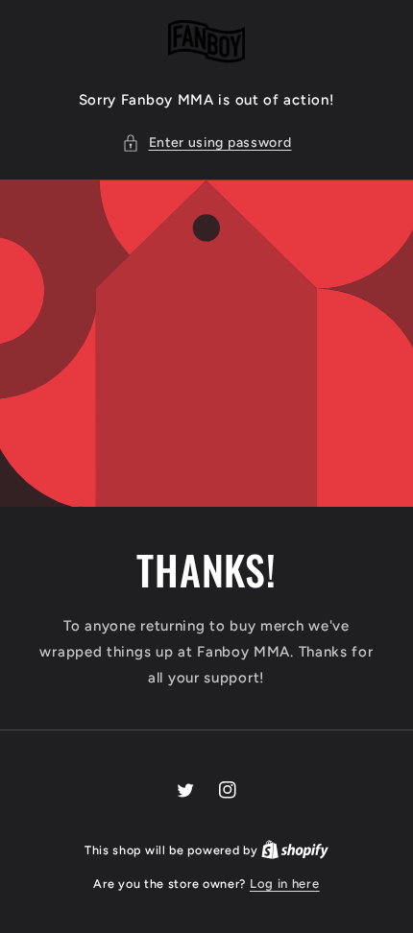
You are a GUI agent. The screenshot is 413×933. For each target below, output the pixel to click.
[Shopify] (294, 850)
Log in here (285, 883)
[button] (207, 143)
